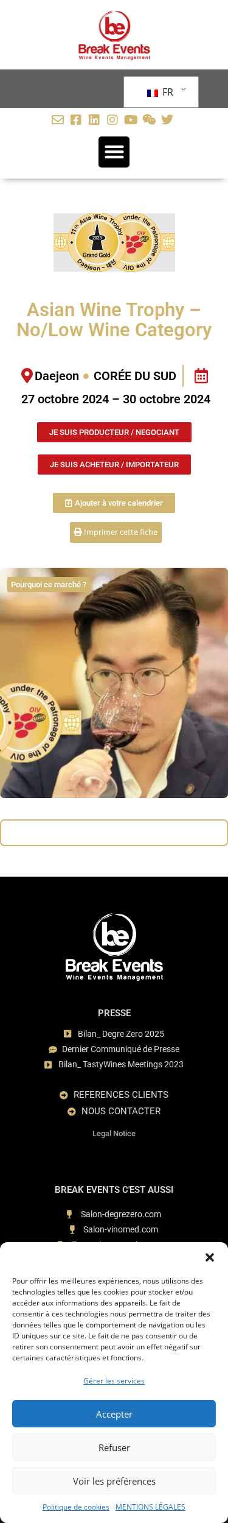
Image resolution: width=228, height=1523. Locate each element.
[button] (210, 1257)
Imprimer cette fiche (119, 531)
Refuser (114, 1447)
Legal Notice (114, 1133)
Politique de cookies (76, 1507)
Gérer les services (114, 1381)
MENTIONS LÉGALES (150, 1507)
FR (166, 92)
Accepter (114, 1414)
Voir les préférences (114, 1481)
